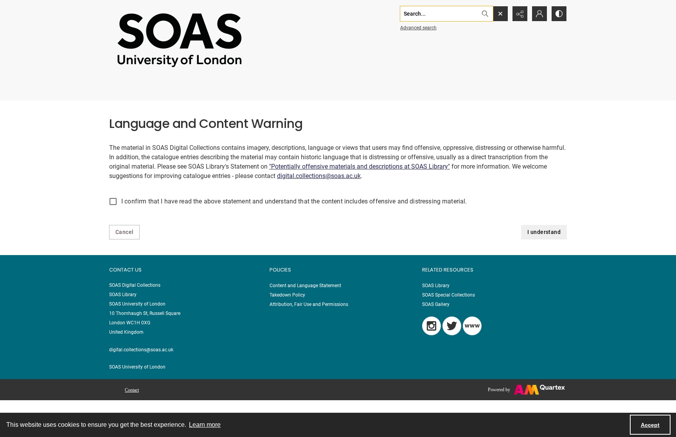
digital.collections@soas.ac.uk (319, 176)
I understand (544, 232)
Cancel (124, 232)
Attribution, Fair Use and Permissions (309, 304)
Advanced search (418, 28)
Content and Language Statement (305, 285)
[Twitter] (451, 326)
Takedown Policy (287, 295)
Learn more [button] (205, 424)
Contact (132, 390)
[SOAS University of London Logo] (179, 40)
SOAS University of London (137, 367)
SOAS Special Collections (448, 295)
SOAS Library (435, 285)
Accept (650, 425)
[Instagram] (431, 326)
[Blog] (472, 326)
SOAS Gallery (435, 304)
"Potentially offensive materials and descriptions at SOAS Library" (359, 166)
